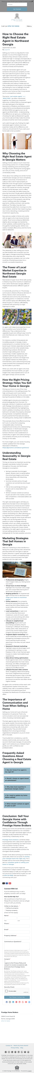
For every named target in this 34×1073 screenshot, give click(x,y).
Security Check (9, 987)
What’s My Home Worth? (21, 1045)
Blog (21, 1047)
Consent (7, 959)
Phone (6, 923)
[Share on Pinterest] (10, 883)
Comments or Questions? (12, 941)
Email (6, 929)
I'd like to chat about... (12, 906)
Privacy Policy (15, 1047)
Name (6, 915)
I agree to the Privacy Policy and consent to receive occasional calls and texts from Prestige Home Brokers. (15, 966)
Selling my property (12, 908)
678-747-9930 (13, 26)
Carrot (30, 1071)
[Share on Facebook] (7, 883)
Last (18, 920)
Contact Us (9, 1045)
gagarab (7, 49)
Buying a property (11, 910)
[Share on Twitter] (3, 883)
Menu (29, 26)
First (5, 920)
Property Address (10, 935)
